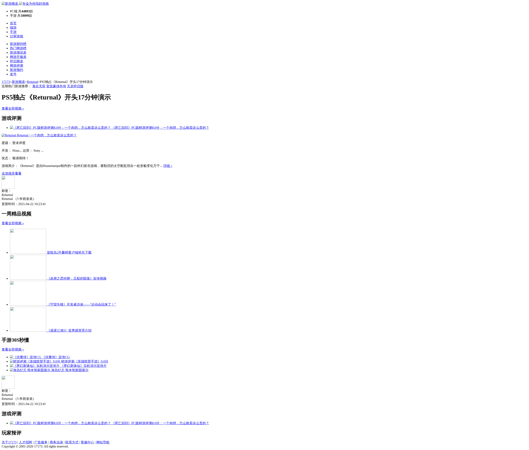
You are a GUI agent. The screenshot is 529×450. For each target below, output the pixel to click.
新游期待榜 (18, 44)
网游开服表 (18, 57)
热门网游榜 (18, 48)
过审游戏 (16, 36)
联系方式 (72, 442)
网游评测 (16, 65)
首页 (13, 23)
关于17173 (9, 442)
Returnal (32, 82)
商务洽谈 (56, 442)
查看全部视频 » (13, 108)
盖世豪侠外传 (56, 86)
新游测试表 (18, 52)
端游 (13, 27)
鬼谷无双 (38, 86)
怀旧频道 (16, 61)
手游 (13, 32)
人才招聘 (25, 442)
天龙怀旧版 (75, 86)
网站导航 (103, 442)
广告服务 (41, 442)
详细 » (167, 166)
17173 (6, 82)
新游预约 (16, 70)
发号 (13, 74)
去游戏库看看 (11, 173)
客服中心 (87, 442)
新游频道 (18, 82)
